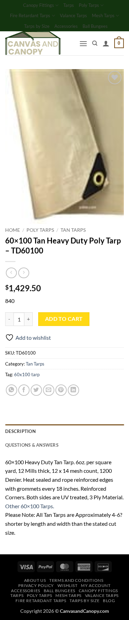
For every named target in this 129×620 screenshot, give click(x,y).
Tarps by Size (37, 26)
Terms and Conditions (76, 580)
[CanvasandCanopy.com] (39, 43)
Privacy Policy (36, 585)
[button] (83, 43)
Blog (109, 600)
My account (95, 585)
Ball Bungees (95, 26)
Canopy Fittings (38, 5)
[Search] (94, 43)
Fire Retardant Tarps (30, 15)
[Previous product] (23, 273)
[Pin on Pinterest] (61, 390)
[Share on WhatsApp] (11, 390)
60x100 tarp (27, 374)
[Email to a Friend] (48, 390)
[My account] (106, 43)
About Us (35, 580)
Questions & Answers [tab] (31, 445)
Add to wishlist (33, 337)
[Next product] (11, 273)
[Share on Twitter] (36, 390)
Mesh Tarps (103, 15)
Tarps (68, 5)
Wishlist (67, 585)
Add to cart (64, 319)
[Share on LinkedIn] (73, 390)
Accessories (66, 26)
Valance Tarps (73, 15)
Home (12, 230)
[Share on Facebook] (24, 390)
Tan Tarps (73, 230)
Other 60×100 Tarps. (29, 506)
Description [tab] (20, 431)
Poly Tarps (89, 5)
